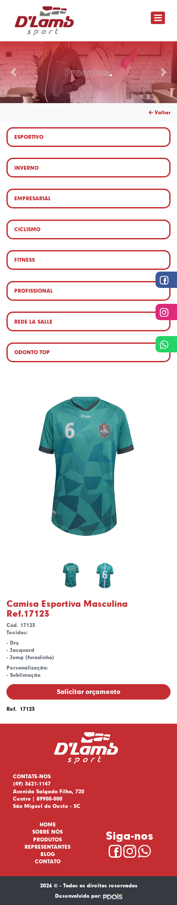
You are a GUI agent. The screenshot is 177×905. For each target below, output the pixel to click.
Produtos (47, 839)
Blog (47, 854)
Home (48, 824)
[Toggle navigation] (158, 18)
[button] (13, 72)
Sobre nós (47, 832)
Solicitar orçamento (88, 691)
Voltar (162, 112)
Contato (48, 861)
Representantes (47, 847)
